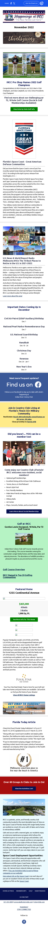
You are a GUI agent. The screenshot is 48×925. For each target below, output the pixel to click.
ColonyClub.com (39, 902)
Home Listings (8, 891)
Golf (31, 891)
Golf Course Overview (14, 569)
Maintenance (40, 891)
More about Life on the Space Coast (16, 876)
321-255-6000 (8, 902)
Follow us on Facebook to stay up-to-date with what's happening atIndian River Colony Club (24, 394)
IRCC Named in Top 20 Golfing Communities (17, 576)
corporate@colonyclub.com (23, 902)
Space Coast (24, 881)
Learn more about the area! (12, 296)
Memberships (21, 891)
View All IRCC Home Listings (24, 695)
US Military (24, 897)
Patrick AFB (31, 422)
